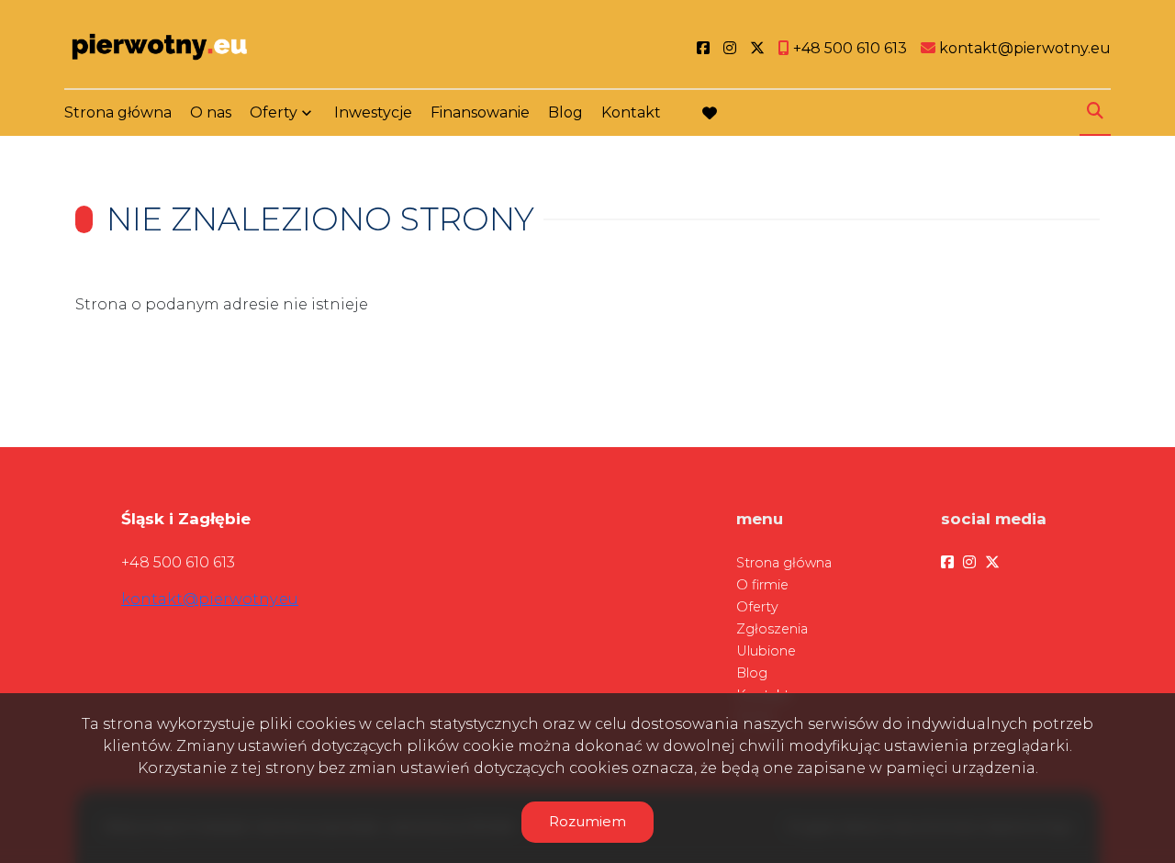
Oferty (273, 112)
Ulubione (766, 651)
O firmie (762, 585)
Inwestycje (373, 112)
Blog (565, 112)
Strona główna (118, 112)
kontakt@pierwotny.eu (209, 599)
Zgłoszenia (772, 629)
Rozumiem (587, 821)
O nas (210, 112)
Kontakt (631, 112)
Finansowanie (480, 112)
